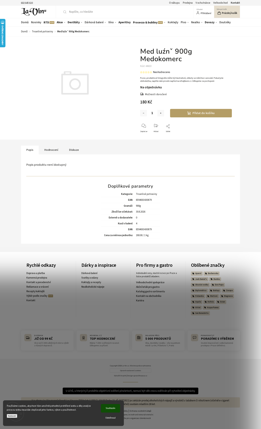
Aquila (198, 301)
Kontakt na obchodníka (148, 296)
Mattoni (214, 296)
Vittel (197, 307)
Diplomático (200, 290)
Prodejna (188, 3)
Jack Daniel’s (201, 279)
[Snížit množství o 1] (143, 113)
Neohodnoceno (161, 72)
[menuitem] (25, 22)
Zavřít (227, 136)
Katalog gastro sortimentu (150, 291)
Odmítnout (110, 417)
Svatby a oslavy (89, 278)
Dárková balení (89, 273)
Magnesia (228, 296)
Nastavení (12, 415)
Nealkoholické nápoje (92, 287)
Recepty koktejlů (35, 291)
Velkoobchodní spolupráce (150, 282)
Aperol (198, 273)
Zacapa (229, 290)
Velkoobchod (220, 3)
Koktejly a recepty (91, 282)
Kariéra (140, 300)
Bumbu (217, 279)
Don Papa (219, 284)
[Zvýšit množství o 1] (160, 113)
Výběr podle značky (37, 296)
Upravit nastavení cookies (130, 370)
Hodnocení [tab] (51, 150)
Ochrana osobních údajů (140, 411)
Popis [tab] (29, 150)
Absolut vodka (201, 284)
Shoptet (123, 375)
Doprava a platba (35, 273)
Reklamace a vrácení (37, 287)
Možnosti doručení (156, 94)
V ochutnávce (203, 3)
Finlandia (199, 296)
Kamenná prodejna (36, 278)
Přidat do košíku (203, 113)
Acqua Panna (212, 307)
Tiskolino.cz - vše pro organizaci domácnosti (130, 418)
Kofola (211, 301)
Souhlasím (110, 408)
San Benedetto (202, 313)
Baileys (216, 290)
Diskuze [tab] (74, 150)
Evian (222, 301)
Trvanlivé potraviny (146, 194)
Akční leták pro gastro (148, 287)
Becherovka (213, 273)
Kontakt (235, 3)
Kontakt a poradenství (38, 282)
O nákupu (174, 3)
